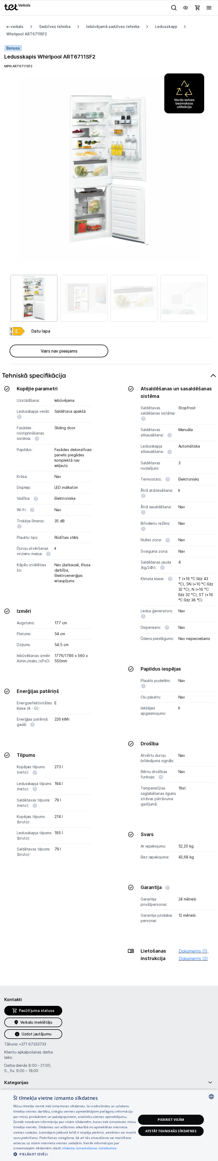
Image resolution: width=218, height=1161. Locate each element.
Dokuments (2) (193, 958)
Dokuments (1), (193, 951)
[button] (74, 1154)
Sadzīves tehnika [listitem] (54, 26)
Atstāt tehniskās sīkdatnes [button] (170, 1131)
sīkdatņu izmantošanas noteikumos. (90, 1148)
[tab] (109, 670)
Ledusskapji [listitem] (166, 26)
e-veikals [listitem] (14, 26)
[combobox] (211, 1096)
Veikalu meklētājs (36, 1022)
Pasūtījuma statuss (36, 1010)
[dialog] (109, 1125)
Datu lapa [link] (40, 331)
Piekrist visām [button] (171, 1119)
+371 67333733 (32, 1044)
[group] (109, 170)
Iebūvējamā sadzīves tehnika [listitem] (113, 26)
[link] (17, 331)
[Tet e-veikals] (17, 7)
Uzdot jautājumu (37, 1034)
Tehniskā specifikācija (34, 375)
